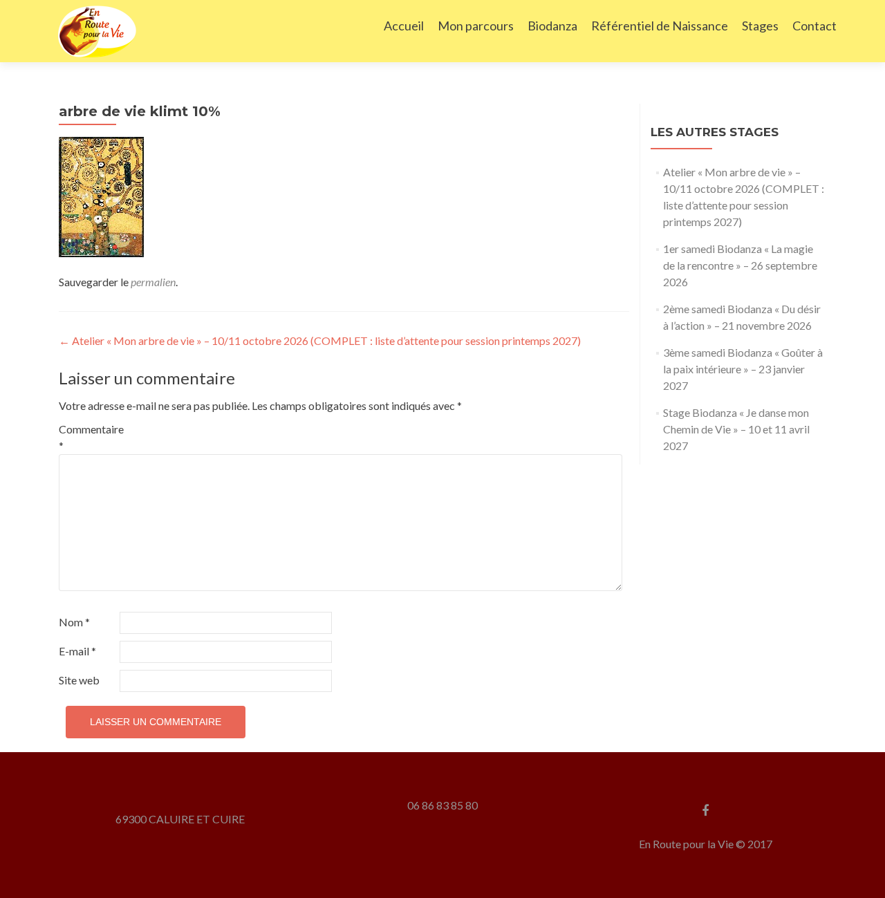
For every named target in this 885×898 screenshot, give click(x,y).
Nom (74, 621)
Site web (79, 679)
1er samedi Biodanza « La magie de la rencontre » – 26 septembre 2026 (740, 265)
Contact (814, 25)
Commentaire (88, 437)
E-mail (77, 650)
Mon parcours (476, 25)
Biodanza (552, 25)
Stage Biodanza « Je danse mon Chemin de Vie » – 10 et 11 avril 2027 (736, 429)
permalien (153, 281)
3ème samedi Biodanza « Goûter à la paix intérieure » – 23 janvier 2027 (743, 369)
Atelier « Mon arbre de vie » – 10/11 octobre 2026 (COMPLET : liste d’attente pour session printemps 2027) (320, 340)
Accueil (404, 25)
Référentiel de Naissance (659, 25)
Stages (760, 25)
